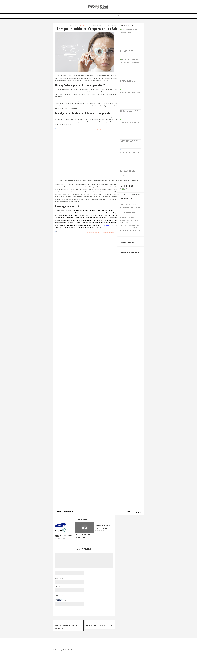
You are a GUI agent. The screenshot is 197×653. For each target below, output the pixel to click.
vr (75, 511)
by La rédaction (84, 25)
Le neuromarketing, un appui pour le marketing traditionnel (129, 141)
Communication (70, 16)
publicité (58, 511)
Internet (87, 16)
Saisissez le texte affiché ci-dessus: (74, 601)
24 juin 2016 (73, 25)
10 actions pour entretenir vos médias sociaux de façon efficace (130, 111)
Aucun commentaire (96, 25)
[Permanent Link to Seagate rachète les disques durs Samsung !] (61, 533)
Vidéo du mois (120, 16)
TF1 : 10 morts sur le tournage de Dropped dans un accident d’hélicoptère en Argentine (130, 210)
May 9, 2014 (78, 539)
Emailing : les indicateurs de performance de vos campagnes (128, 81)
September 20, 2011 (100, 530)
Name (59, 570)
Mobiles (96, 16)
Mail (59, 578)
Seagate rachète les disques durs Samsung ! (63, 536)
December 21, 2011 (60, 538)
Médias (80, 16)
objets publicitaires (109, 225)
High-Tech (104, 16)
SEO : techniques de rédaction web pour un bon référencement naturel (130, 171)
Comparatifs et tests (134, 16)
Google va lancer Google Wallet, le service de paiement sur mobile (102, 527)
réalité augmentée (68, 511)
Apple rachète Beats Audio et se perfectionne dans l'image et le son (83, 536)
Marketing (60, 16)
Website (57, 586)
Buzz (112, 16)
